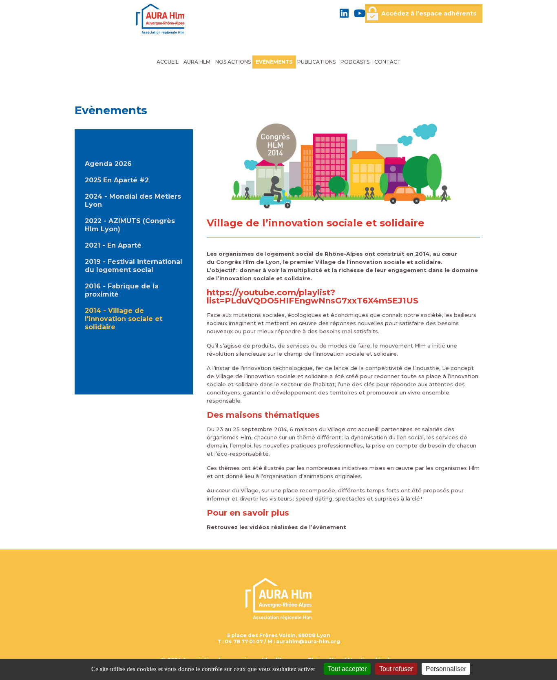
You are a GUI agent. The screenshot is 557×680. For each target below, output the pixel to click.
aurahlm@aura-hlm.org (308, 641)
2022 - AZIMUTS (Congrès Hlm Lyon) (130, 225)
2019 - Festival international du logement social (133, 266)
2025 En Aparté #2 (117, 180)
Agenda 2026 (108, 164)
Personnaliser (446, 668)
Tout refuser (396, 668)
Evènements (274, 62)
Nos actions (233, 62)
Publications (316, 62)
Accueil (168, 62)
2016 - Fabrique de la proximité (122, 290)
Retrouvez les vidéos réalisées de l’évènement (276, 527)
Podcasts (354, 62)
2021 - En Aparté (113, 245)
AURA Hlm (196, 62)
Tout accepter (347, 668)
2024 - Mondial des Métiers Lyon (133, 200)
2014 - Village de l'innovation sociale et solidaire (123, 319)
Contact (387, 62)
